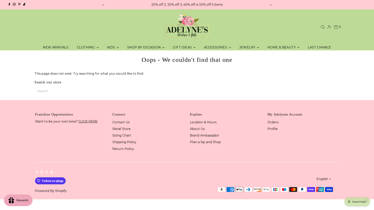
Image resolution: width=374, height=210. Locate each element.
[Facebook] (9, 4)
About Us (197, 129)
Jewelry (247, 47)
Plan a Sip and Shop (205, 142)
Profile (272, 129)
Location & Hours (203, 122)
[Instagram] (14, 4)
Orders (272, 122)
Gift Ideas (182, 47)
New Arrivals (55, 47)
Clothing (86, 47)
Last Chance (319, 47)
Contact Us (121, 122)
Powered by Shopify (51, 191)
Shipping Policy (124, 142)
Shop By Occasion (144, 47)
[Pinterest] (19, 4)
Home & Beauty (282, 47)
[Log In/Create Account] (329, 27)
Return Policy (123, 149)
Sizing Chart (121, 135)
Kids (111, 47)
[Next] (270, 4)
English (322, 179)
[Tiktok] (24, 4)
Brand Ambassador (204, 135)
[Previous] (103, 4)
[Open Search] (323, 27)
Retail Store (121, 129)
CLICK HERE (88, 121)
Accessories (216, 47)
